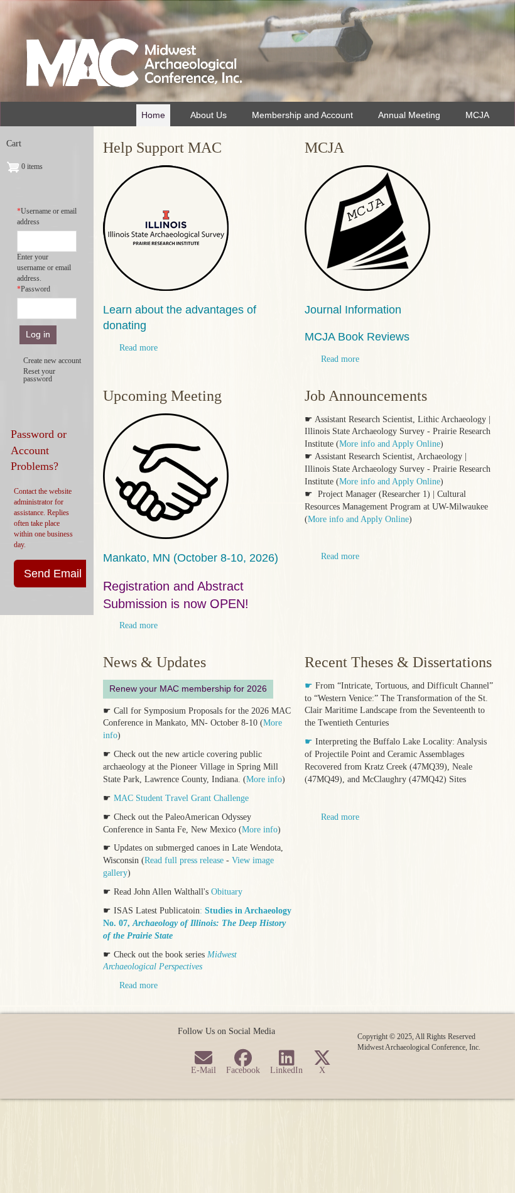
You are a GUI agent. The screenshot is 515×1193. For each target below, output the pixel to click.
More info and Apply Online (389, 444)
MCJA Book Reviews (357, 336)
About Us (208, 115)
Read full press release (184, 860)
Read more (138, 347)
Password (35, 289)
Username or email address (47, 216)
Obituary (225, 891)
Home (153, 115)
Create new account (52, 360)
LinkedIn (286, 1070)
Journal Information (353, 309)
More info (264, 779)
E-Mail (203, 1070)
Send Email (53, 573)
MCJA (477, 115)
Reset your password (39, 375)
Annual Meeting (409, 115)
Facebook (243, 1070)
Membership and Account (302, 115)
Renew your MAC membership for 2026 (188, 689)
